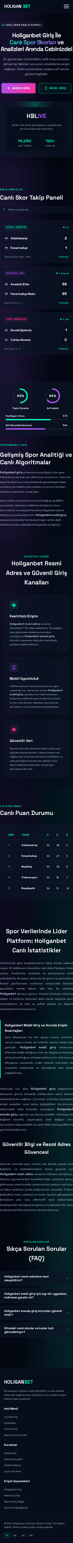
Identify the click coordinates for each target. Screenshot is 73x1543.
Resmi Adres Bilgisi (14, 1501)
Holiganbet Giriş (13, 1489)
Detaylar (64, 256)
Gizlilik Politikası (12, 1465)
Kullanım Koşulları (13, 1459)
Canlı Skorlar (11, 1416)
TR (7, 1535)
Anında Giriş (21, 88)
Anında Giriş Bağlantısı (16, 1507)
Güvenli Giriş (11, 1428)
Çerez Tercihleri (12, 1471)
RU (31, 1535)
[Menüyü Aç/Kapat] (66, 6)
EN (15, 1535)
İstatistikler (10, 1423)
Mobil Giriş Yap (12, 1495)
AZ (23, 1535)
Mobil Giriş (57, 88)
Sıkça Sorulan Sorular (15, 1435)
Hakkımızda (10, 1453)
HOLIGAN (17, 6)
